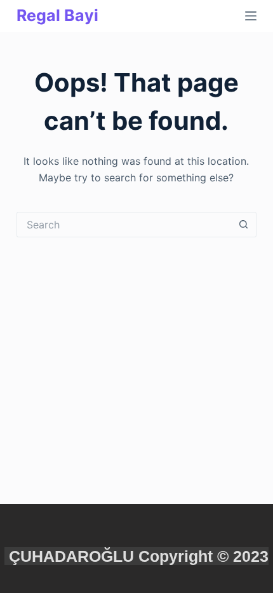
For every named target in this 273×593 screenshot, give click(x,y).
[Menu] (250, 16)
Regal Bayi (57, 15)
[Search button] (243, 224)
